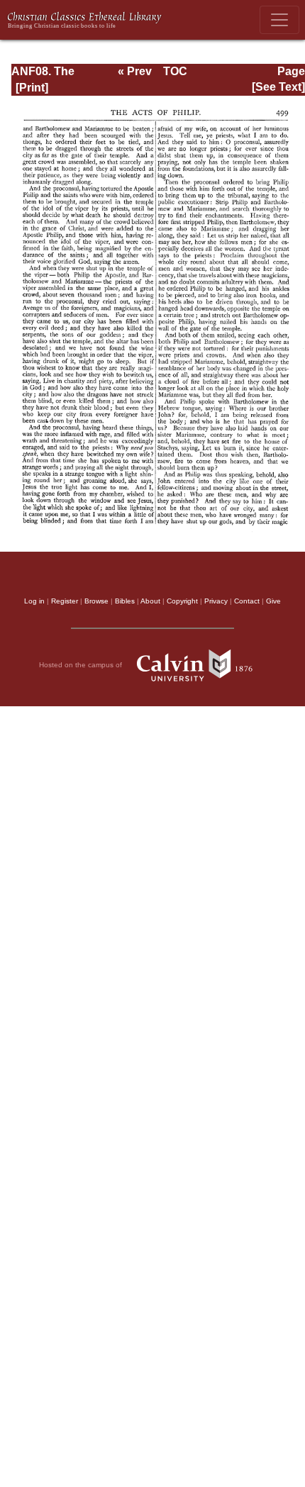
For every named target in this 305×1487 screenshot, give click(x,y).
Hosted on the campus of (81, 665)
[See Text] (278, 87)
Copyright (182, 601)
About (150, 601)
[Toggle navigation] (279, 20)
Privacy (216, 601)
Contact (247, 601)
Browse (96, 601)
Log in (34, 601)
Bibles (125, 601)
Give (273, 601)
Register (64, 601)
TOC (175, 71)
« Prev (135, 71)
